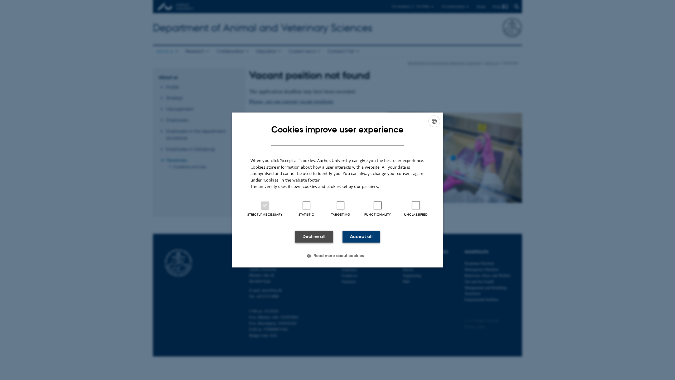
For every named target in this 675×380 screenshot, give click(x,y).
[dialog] (337, 189)
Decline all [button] (313, 236)
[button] (337, 256)
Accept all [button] (361, 236)
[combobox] (434, 121)
